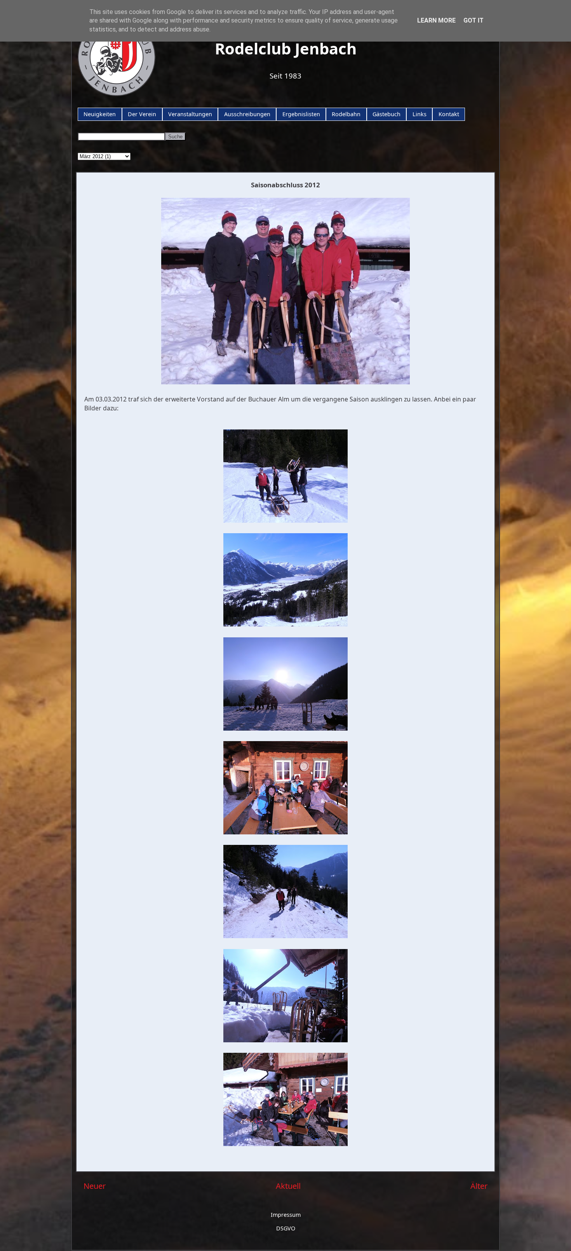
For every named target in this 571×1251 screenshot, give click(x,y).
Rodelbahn (346, 114)
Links (420, 114)
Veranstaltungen (190, 114)
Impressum (286, 1214)
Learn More (436, 20)
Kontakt (449, 114)
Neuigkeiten (100, 114)
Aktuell (288, 1185)
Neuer (95, 1185)
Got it (473, 20)
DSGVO (285, 1228)
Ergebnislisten (301, 114)
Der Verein (142, 114)
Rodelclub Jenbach (286, 48)
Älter (478, 1185)
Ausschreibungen (247, 114)
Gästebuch (386, 114)
